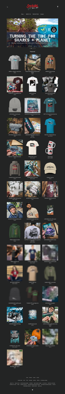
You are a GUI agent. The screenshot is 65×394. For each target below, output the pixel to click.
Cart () (38, 381)
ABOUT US (28, 14)
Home (27, 381)
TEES (27, 384)
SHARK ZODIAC (34, 390)
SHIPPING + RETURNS (51, 387)
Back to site (40, 390)
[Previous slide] (8, 34)
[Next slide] (57, 34)
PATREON (31, 387)
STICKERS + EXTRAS (44, 384)
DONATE (53, 388)
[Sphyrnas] (32, 7)
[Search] (7, 7)
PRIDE (18, 388)
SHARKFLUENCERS (23, 388)
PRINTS (38, 384)
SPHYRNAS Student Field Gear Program (34, 388)
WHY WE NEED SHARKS (24, 387)
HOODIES (30, 384)
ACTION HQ (45, 387)
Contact (42, 14)
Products (30, 381)
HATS (24, 384)
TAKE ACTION (35, 14)
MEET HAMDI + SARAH (37, 387)
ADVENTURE (20, 384)
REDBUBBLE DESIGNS (27, 390)
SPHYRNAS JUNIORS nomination (46, 388)
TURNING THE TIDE (13, 388)
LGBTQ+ (34, 384)
